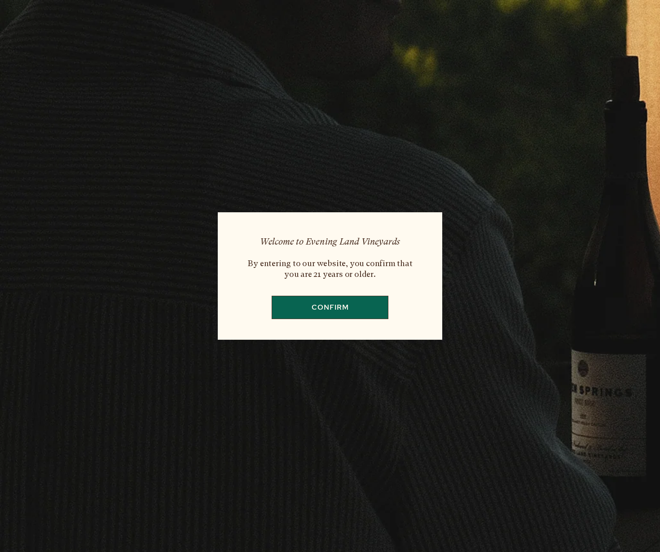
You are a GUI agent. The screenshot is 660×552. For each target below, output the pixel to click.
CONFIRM (330, 307)
